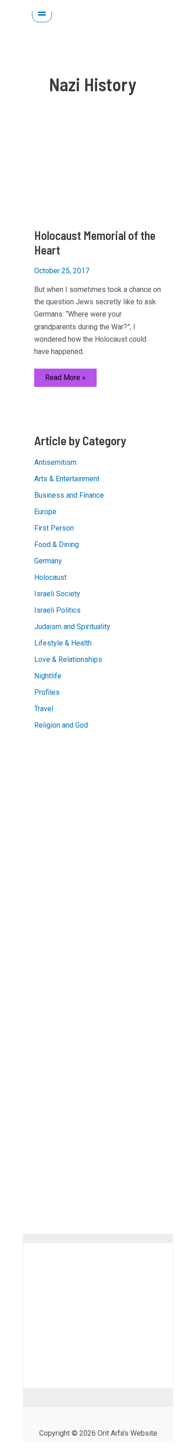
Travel (43, 708)
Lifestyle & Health (63, 643)
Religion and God (61, 725)
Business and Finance (69, 495)
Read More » (65, 380)
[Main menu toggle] (42, 12)
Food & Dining (56, 544)
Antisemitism (55, 462)
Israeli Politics (57, 610)
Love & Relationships (68, 659)
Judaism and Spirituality (72, 626)
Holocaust (50, 577)
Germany (48, 561)
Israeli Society (57, 593)
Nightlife (48, 676)
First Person (54, 528)
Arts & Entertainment (66, 478)
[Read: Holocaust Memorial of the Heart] (98, 173)
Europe (45, 511)
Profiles (47, 692)
